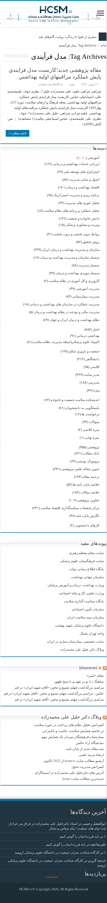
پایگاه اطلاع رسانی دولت (86, 569)
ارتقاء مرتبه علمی (91, 755)
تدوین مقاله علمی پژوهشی (80, 469)
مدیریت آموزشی (87, 289)
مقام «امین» (95, 675)
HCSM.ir (25, 889)
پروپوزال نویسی (88, 461)
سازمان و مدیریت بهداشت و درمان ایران (70, 250)
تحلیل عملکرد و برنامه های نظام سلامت (71, 211)
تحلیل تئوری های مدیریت (82, 203)
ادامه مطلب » (17, 133)
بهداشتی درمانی (88, 336)
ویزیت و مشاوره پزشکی (82, 225)
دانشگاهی (92, 359)
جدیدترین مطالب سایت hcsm (83, 779)
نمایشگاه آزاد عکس (90, 743)
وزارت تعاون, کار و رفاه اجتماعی (81, 593)
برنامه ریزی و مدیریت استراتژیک (76, 195)
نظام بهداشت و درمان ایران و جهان (74, 320)
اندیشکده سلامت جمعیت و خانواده (75, 400)
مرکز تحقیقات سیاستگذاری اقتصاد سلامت (70, 508)
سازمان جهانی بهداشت (87, 577)
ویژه (72, 84)
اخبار (96, 329)
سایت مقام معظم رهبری (86, 553)
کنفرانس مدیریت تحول (87, 767)
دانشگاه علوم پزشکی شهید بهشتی (79, 625)
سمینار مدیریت (88, 265)
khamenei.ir (90, 667)
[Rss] (57, 895)
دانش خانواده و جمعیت (83, 218)
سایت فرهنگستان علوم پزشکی (82, 561)
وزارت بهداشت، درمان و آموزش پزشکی (76, 585)
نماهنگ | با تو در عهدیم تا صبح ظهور (79, 681)
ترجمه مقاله (90, 477)
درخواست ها (90, 414)
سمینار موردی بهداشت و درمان (77, 273)
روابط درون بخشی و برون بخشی (76, 234)
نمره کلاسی (91, 430)
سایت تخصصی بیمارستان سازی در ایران (75, 641)
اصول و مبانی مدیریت (84, 179)
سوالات (94, 422)
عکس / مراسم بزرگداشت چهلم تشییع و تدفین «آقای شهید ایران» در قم (54, 693)
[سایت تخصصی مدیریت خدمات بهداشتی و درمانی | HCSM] (53, 13)
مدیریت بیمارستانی (85, 296)
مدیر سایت (91, 375)
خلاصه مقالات (89, 492)
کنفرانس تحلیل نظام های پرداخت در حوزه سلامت (69, 725)
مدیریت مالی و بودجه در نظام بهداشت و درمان (66, 312)
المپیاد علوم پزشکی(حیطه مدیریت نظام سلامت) (65, 342)
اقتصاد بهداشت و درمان (82, 187)
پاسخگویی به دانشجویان (82, 408)
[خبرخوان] (2, 56)
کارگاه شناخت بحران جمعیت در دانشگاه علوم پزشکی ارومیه (57, 852)
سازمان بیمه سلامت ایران (85, 617)
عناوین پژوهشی (88, 500)
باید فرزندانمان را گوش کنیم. (79, 836)
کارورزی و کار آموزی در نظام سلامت (74, 281)
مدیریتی (93, 382)
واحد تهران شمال (91, 633)
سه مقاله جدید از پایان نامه (85, 749)
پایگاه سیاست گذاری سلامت (84, 601)
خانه (103, 45)
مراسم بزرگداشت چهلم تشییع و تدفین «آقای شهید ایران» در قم (59, 687)
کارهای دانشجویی (87, 525)
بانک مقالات (91, 453)
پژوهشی (93, 447)
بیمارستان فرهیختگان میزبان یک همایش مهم (72, 737)
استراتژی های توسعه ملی (81, 172)
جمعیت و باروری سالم (84, 351)
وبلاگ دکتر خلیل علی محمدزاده (82, 649)
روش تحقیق (91, 242)
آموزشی (93, 158)
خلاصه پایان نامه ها (86, 484)
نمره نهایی (91, 437)
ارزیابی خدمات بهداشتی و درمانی (76, 164)
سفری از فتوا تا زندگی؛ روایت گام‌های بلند (67, 37)
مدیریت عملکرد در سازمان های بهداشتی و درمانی (64, 304)
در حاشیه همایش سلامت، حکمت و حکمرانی (73, 731)
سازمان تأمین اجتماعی (88, 609)
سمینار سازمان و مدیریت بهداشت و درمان (69, 257)
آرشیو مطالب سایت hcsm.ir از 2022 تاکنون (73, 761)
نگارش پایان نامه (87, 516)
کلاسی (94, 367)
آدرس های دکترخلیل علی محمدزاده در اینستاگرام (69, 773)
